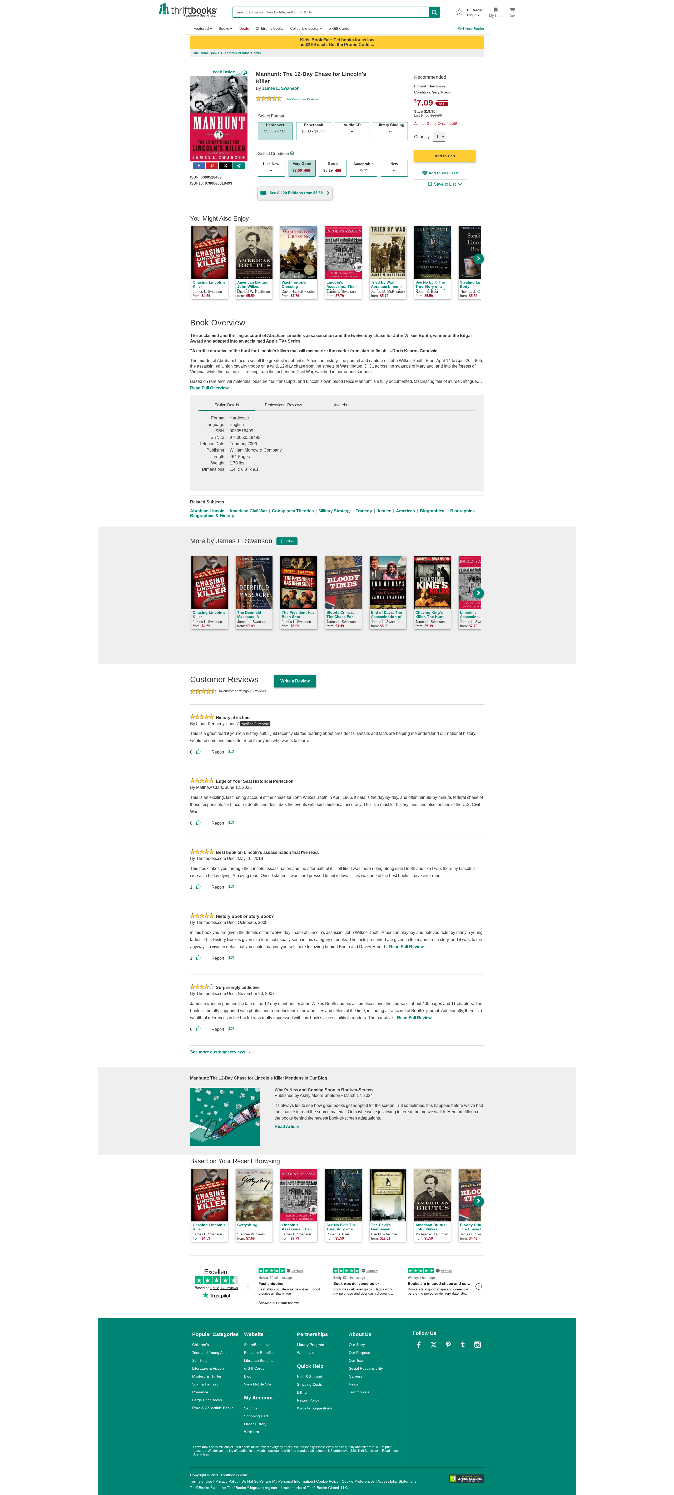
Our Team (357, 1360)
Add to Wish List (444, 173)
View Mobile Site (257, 1384)
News (353, 1384)
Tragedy (364, 511)
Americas (405, 511)
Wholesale (305, 1352)
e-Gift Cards (254, 1368)
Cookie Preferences (358, 1481)
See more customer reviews (217, 1052)
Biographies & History (212, 515)
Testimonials (359, 1392)
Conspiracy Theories (293, 511)
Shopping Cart (256, 1416)
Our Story (357, 1345)
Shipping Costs (309, 1384)
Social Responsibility (366, 1368)
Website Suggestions (314, 1408)
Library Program (310, 1345)
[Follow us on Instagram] (477, 1344)
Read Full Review (406, 946)
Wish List (251, 1432)
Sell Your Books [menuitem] (471, 29)
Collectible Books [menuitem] (304, 28)
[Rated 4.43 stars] (269, 99)
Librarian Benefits (258, 1360)
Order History (255, 1424)
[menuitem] (475, 11)
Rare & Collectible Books (212, 1408)
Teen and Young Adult (210, 1352)
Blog (247, 1376)
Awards (340, 405)
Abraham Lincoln (207, 511)
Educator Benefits (259, 1352)
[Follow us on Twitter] (433, 1344)
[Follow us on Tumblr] (463, 1344)
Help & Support (309, 1376)
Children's (200, 1345)
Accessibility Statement (397, 1481)
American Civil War (248, 511)
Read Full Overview (209, 388)
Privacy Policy (226, 1481)
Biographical (432, 511)
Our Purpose (359, 1352)
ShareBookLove (257, 1345)
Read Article (287, 1126)
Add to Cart (445, 156)
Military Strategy (335, 511)
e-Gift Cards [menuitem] (339, 28)
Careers (355, 1376)
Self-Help (199, 1360)
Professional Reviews (283, 405)
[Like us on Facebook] (419, 1344)
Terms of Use (201, 1481)
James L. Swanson (281, 88)
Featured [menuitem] (201, 28)
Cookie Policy (327, 1481)
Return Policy (308, 1400)
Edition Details (227, 405)
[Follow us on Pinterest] (448, 1344)
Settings (250, 1408)
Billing (302, 1392)
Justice (384, 511)
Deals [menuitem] (244, 28)
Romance (200, 1392)
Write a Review (295, 681)
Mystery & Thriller (206, 1376)
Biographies (462, 511)
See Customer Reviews (302, 99)
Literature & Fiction (208, 1368)
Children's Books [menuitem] (270, 28)
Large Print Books (207, 1400)
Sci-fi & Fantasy (205, 1384)
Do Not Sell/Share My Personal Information (277, 1481)
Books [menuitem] (224, 28)
